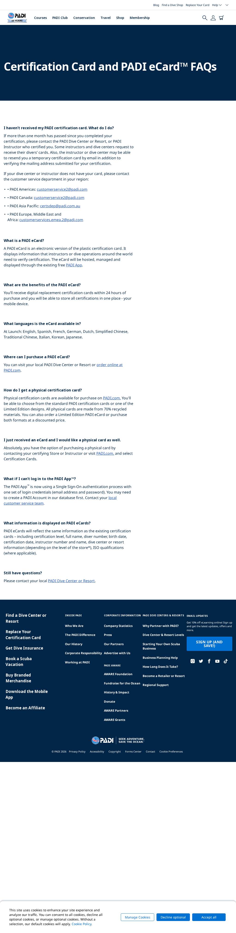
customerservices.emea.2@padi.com (51, 219)
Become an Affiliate (25, 707)
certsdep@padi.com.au (60, 205)
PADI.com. (112, 397)
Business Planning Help (160, 658)
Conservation (84, 17)
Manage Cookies (137, 917)
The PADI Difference (80, 635)
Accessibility (97, 751)
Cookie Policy (81, 924)
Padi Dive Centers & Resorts (163, 615)
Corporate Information (122, 615)
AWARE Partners (116, 710)
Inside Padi (73, 615)
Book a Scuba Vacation (19, 661)
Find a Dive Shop (172, 5)
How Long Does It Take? (160, 667)
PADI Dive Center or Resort (71, 580)
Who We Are (74, 626)
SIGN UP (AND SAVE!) (209, 643)
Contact (150, 751)
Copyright (115, 751)
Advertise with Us (117, 653)
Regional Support (156, 685)
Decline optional (173, 917)
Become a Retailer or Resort (164, 676)
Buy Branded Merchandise (18, 678)
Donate (109, 701)
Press (108, 635)
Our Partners (114, 644)
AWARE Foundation (118, 674)
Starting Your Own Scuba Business (161, 646)
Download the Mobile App (27, 694)
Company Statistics (118, 626)
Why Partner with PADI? (161, 626)
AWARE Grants (114, 720)
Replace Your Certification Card (23, 634)
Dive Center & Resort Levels (163, 635)
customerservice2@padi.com (62, 189)
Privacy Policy (77, 751)
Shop (120, 17)
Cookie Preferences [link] (171, 751)
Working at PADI (77, 662)
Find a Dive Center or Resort (26, 618)
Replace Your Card (197, 5)
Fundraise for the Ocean (122, 683)
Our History (73, 644)
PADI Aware (112, 665)
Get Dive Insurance (24, 648)
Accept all (208, 917)
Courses (40, 17)
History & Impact (116, 692)
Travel (105, 17)
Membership (140, 17)
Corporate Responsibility (83, 653)
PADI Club (60, 17)
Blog (156, 5)
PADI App (74, 265)
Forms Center (133, 751)
